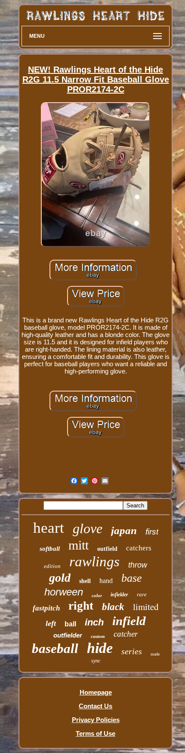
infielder (119, 595)
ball (70, 624)
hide (100, 648)
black (113, 606)
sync (95, 661)
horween (63, 592)
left (51, 623)
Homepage (96, 692)
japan (124, 530)
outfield (107, 549)
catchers (138, 548)
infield (129, 621)
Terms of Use (95, 733)
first (151, 531)
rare (142, 594)
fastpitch (46, 608)
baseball (55, 648)
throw (137, 565)
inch (94, 622)
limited (146, 607)
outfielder (67, 635)
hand (106, 580)
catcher (126, 633)
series (131, 651)
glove (87, 528)
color (97, 595)
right (80, 605)
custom (98, 636)
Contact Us (95, 706)
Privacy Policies (96, 719)
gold (60, 577)
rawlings (94, 561)
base (131, 578)
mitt (78, 545)
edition (52, 566)
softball (50, 548)
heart (48, 527)
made (155, 654)
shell (85, 581)
